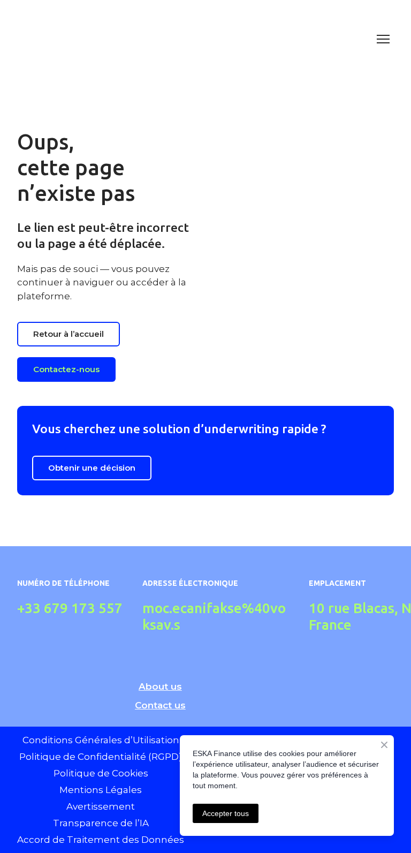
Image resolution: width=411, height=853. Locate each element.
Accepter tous (225, 813)
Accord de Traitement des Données (100, 839)
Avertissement (100, 806)
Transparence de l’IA (101, 823)
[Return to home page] (194, 39)
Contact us (160, 705)
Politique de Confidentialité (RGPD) (100, 756)
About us (160, 686)
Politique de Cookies (101, 773)
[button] (68, 334)
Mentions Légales (100, 789)
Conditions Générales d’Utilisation (100, 740)
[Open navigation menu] (383, 39)
